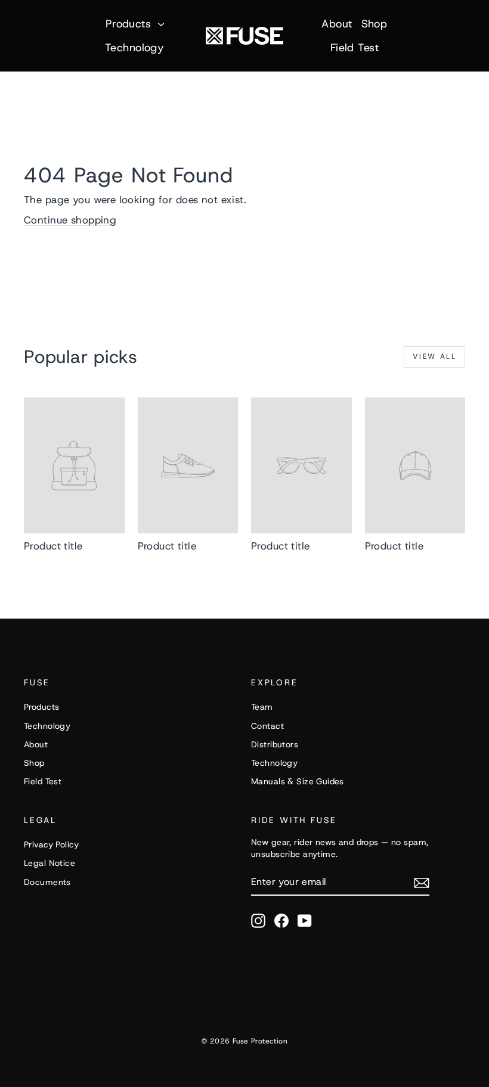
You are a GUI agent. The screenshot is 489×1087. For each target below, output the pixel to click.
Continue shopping (70, 219)
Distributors (274, 744)
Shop (374, 24)
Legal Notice (49, 863)
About (336, 24)
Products (130, 24)
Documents (47, 882)
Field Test (354, 48)
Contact (267, 725)
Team (262, 706)
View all (434, 356)
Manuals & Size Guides (297, 781)
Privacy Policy (51, 844)
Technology (134, 48)
